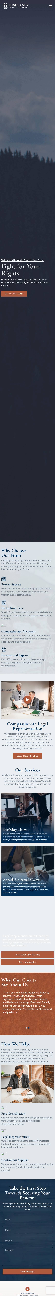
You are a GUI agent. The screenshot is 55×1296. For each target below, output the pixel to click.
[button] (50, 6)
